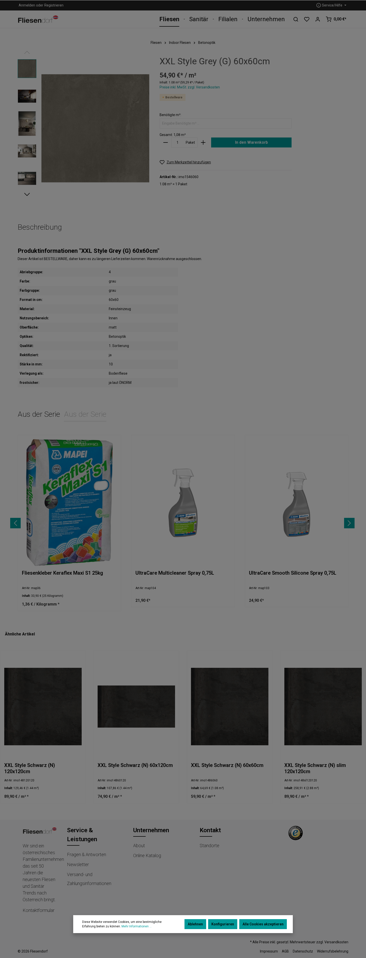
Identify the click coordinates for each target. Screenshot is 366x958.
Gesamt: (166, 135)
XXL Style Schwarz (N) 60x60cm (227, 765)
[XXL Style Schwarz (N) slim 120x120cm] (323, 706)
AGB (285, 951)
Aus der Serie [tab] (39, 414)
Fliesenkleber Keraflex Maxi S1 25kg (62, 573)
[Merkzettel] (307, 19)
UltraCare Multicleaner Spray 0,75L (174, 573)
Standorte (209, 845)
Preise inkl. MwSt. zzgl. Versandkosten (190, 87)
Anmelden (27, 5)
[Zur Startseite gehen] (38, 19)
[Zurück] (15, 523)
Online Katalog (147, 855)
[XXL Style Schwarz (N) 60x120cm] (136, 706)
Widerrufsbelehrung (332, 951)
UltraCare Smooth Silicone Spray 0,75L (292, 573)
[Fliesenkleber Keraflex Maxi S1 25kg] (69, 502)
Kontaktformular (39, 910)
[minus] (166, 142)
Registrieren (53, 5)
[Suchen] (296, 19)
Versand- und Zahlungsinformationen (89, 879)
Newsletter (78, 864)
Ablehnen (195, 924)
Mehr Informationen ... (137, 926)
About (139, 845)
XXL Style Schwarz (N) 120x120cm (29, 768)
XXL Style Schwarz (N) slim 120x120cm (315, 768)
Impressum (269, 951)
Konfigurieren (222, 924)
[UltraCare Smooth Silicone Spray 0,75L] (296, 502)
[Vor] (349, 523)
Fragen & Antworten (86, 854)
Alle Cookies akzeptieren (263, 924)
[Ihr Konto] (318, 19)
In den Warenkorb (251, 142)
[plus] (203, 142)
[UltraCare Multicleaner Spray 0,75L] (183, 502)
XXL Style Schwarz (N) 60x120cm (135, 765)
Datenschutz (303, 951)
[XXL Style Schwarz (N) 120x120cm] (43, 706)
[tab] (40, 227)
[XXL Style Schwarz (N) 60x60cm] (229, 706)
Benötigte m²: (170, 115)
